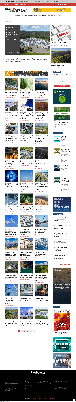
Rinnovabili (17, 15)
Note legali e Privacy (36, 398)
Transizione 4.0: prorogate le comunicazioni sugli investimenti (11, 164)
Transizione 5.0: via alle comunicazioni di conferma (26, 300)
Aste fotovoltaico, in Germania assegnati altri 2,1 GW (60, 64)
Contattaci (23, 4)
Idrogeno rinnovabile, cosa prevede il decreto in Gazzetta (26, 94)
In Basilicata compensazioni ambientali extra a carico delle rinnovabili (11, 232)
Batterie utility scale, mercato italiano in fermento (41, 254)
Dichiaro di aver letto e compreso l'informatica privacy (61, 81)
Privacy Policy (2, 401)
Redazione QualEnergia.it (12, 51)
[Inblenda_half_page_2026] (62, 286)
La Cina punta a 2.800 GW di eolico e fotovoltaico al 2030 (41, 209)
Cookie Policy (43, 398)
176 (30, 331)
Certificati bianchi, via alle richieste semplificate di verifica (26, 138)
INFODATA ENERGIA (10, 1)
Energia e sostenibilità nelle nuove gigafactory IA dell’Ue (11, 186)
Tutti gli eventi (65, 265)
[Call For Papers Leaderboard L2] (26, 73)
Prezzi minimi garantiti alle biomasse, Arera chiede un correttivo (11, 94)
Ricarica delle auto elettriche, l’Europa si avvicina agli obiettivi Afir (41, 278)
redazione (58, 396)
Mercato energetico (37, 15)
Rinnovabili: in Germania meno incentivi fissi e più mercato (25, 187)
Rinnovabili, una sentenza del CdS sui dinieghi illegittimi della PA (11, 255)
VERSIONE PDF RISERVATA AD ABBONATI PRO (62, 333)
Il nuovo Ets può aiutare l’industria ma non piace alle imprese (41, 300)
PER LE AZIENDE (42, 379)
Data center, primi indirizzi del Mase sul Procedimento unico (11, 277)
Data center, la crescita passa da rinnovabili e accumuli (41, 323)
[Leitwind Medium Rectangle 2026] (62, 204)
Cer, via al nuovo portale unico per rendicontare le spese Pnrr (41, 164)
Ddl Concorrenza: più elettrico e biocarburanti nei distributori (26, 255)
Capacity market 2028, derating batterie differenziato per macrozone (26, 232)
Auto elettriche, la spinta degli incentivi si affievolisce (11, 138)
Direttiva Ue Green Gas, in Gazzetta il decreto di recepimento (40, 139)
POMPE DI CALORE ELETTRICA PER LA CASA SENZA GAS (65, 180)
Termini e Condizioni (50, 398)
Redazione (8, 4)
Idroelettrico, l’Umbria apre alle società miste (26, 276)
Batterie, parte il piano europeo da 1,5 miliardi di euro (11, 209)
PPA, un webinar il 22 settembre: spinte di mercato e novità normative (60, 42)
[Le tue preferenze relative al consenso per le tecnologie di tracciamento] (74, 400)
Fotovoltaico (30, 15)
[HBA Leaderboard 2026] (52, 9)
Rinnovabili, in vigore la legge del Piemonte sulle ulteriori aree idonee (41, 187)
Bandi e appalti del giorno (61, 122)
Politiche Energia (23, 15)
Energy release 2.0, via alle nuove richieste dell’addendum (41, 231)
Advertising (15, 4)
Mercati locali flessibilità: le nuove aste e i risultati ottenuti (11, 116)
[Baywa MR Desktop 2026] (62, 96)
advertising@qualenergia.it (46, 383)
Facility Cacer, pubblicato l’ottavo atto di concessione (12, 33)
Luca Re (6, 120)
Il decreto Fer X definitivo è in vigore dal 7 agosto (41, 94)
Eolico (52, 15)
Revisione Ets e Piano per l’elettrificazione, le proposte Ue (26, 323)
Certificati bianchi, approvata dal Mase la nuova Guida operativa (26, 209)
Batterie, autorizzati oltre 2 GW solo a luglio (26, 162)
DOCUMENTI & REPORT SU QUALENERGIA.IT (65, 150)
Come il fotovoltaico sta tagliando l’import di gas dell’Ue (11, 323)
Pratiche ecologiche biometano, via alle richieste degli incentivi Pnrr (40, 116)
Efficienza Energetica (46, 15)
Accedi (62, 1)
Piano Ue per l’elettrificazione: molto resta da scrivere (10, 301)
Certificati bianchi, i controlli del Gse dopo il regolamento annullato (26, 116)
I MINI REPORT (65, 165)
